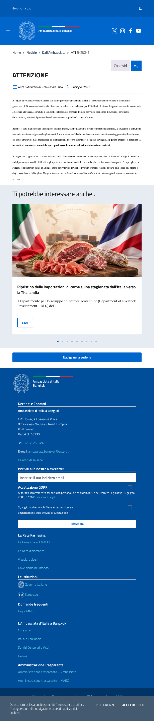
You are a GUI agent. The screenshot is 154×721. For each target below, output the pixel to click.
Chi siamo (24, 630)
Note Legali (49, 497)
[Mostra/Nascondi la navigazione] (8, 30)
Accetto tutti (133, 705)
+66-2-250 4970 (35, 442)
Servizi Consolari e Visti (33, 647)
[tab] (58, 341)
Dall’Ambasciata (54, 52)
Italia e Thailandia (30, 638)
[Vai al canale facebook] (130, 30)
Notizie (31, 52)
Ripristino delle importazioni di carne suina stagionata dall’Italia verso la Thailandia (76, 290)
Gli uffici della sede (30, 460)
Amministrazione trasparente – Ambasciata (47, 671)
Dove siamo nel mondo (33, 567)
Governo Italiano (21, 8)
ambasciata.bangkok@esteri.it (48, 451)
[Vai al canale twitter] (113, 30)
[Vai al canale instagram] (122, 30)
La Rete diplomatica (31, 550)
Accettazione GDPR (33, 487)
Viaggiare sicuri (27, 559)
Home (16, 52)
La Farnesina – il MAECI (34, 542)
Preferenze (105, 705)
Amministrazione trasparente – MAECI (44, 680)
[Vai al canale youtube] (138, 30)
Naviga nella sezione (77, 357)
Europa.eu (31, 594)
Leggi (27, 322)
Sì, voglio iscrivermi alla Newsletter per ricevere (45, 507)
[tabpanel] (77, 270)
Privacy (37, 497)
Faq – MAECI (26, 611)
